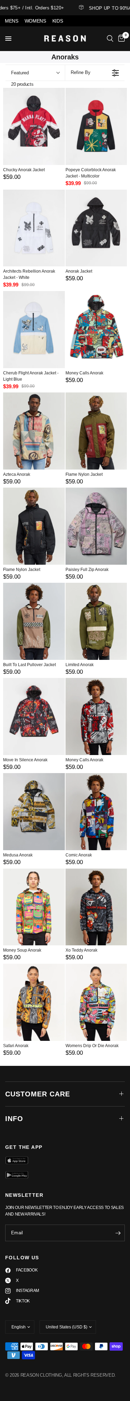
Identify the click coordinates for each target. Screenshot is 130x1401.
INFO (14, 1118)
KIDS (57, 21)
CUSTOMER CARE (37, 1094)
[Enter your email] (118, 1233)
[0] (120, 38)
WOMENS (35, 21)
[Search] (110, 38)
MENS (11, 21)
